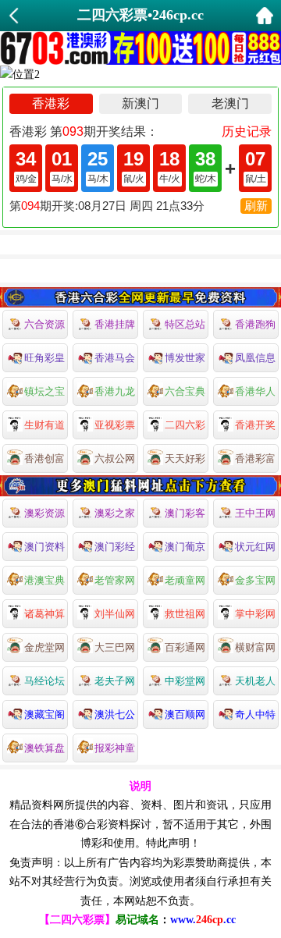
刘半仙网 (114, 614)
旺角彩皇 (44, 358)
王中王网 (255, 513)
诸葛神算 (44, 614)
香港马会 (114, 358)
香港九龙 (114, 391)
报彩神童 (114, 748)
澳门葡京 (185, 546)
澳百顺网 (185, 714)
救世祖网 (185, 614)
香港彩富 (255, 458)
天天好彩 (185, 458)
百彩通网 (185, 647)
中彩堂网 (185, 681)
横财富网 (255, 647)
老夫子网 (114, 681)
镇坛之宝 (44, 391)
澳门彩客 (185, 513)
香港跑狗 (255, 324)
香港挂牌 (114, 324)
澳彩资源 (44, 513)
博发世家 (185, 358)
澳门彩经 (114, 546)
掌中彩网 (255, 614)
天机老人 (255, 681)
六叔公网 (114, 458)
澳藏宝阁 (44, 714)
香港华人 (255, 391)
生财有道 (44, 425)
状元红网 (255, 546)
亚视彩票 (114, 425)
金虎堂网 (44, 647)
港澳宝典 (44, 580)
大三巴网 (114, 647)
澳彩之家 (114, 513)
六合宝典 (185, 391)
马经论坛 (44, 681)
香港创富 (44, 458)
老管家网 (114, 580)
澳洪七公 (114, 714)
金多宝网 (255, 580)
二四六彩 (185, 425)
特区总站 (185, 324)
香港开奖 (255, 425)
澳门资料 (44, 546)
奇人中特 (255, 714)
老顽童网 (185, 580)
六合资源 (44, 324)
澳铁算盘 (44, 748)
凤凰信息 (255, 358)
